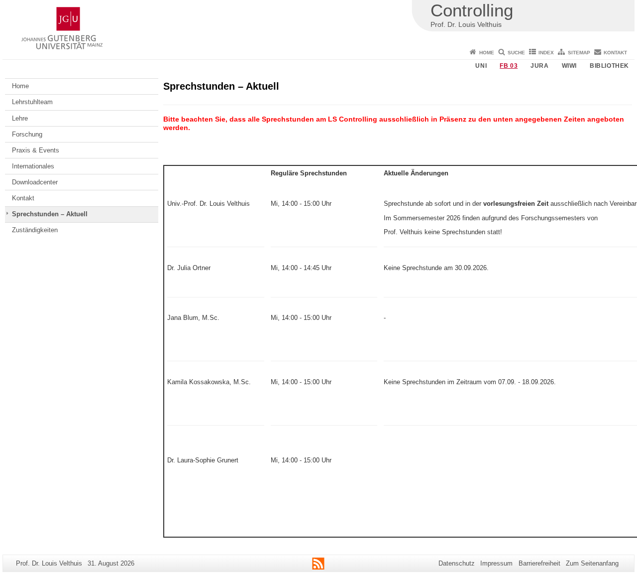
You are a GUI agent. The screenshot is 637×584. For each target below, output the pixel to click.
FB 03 (509, 65)
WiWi (569, 65)
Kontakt (615, 52)
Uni (481, 65)
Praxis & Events (35, 150)
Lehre (20, 118)
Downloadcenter (35, 182)
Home (486, 52)
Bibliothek (609, 65)
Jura (539, 65)
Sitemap (579, 52)
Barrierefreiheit (539, 563)
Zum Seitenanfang (592, 563)
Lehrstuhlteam (32, 102)
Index (546, 52)
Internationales (33, 166)
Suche (516, 52)
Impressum (496, 563)
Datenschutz (456, 563)
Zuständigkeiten (35, 230)
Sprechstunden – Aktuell (50, 214)
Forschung (27, 134)
